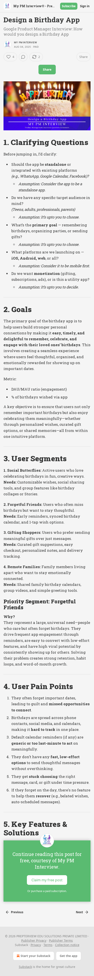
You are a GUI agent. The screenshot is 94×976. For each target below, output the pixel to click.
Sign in (85, 6)
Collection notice (67, 945)
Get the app (68, 956)
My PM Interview (25, 42)
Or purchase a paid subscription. (47, 891)
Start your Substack (35, 956)
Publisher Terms (61, 940)
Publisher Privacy (33, 940)
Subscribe (69, 6)
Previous (17, 912)
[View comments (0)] (23, 56)
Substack (25, 967)
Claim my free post (47, 879)
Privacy (36, 945)
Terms (48, 945)
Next (79, 912)
